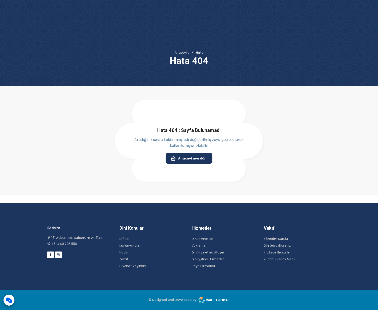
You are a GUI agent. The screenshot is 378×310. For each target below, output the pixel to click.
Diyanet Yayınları (132, 266)
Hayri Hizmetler (203, 266)
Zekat (123, 259)
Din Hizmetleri (202, 239)
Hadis (123, 252)
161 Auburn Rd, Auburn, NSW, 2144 (77, 238)
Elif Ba (124, 239)
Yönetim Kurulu (276, 239)
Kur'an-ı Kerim (130, 245)
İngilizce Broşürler (277, 252)
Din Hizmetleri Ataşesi (209, 252)
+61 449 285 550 (64, 244)
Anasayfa (182, 52)
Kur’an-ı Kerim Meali (279, 259)
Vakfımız (198, 245)
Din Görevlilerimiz (277, 245)
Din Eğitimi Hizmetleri (208, 259)
